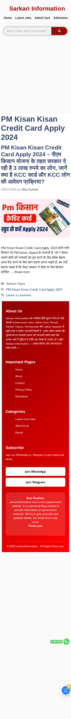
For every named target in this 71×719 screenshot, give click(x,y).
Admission (60, 18)
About (18, 376)
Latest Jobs (23, 18)
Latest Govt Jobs (25, 419)
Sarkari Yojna (15, 284)
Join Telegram (35, 482)
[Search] (59, 31)
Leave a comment (18, 295)
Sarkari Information (37, 8)
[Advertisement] (35, 76)
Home (8, 18)
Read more (22, 272)
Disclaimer (21, 396)
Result (19, 432)
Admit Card (42, 18)
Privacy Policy (23, 389)
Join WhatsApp (35, 471)
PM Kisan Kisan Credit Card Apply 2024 (34, 289)
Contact (20, 382)
